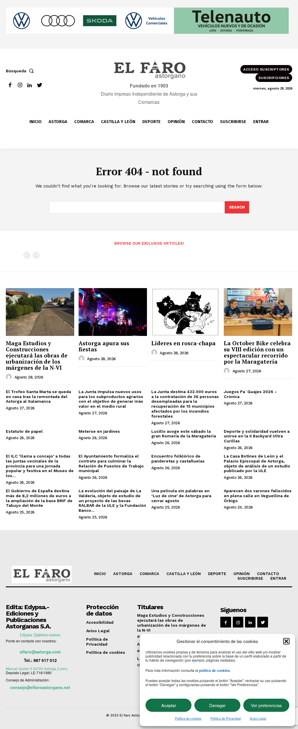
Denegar (217, 705)
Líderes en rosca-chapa (183, 343)
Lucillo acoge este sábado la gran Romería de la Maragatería (183, 434)
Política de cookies (188, 718)
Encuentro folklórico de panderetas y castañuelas (178, 458)
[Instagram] (20, 85)
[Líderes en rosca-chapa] (185, 312)
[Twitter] (39, 85)
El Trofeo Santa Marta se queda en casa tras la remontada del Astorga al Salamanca (38, 396)
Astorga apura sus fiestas (104, 346)
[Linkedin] (30, 85)
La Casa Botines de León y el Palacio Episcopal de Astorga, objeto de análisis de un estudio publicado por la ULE (257, 463)
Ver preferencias (266, 705)
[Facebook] (10, 85)
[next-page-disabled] (36, 255)
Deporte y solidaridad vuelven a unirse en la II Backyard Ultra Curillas (257, 436)
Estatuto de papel (24, 431)
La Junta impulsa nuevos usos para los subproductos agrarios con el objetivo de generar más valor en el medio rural (111, 399)
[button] (286, 641)
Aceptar (168, 705)
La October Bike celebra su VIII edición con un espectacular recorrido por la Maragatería (257, 352)
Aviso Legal (258, 718)
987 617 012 (45, 660)
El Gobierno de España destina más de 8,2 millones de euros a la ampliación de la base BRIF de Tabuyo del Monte (39, 498)
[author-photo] (9, 377)
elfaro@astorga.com (40, 652)
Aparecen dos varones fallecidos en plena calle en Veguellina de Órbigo (258, 495)
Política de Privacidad (225, 718)
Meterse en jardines (99, 431)
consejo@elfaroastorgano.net (40, 687)
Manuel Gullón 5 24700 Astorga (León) (37, 668)
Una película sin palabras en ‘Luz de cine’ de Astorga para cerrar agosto (181, 495)
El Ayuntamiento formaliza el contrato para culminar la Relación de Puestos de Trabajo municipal (111, 463)
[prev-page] (27, 255)
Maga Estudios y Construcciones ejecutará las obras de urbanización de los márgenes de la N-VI (37, 355)
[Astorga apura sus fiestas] (113, 312)
